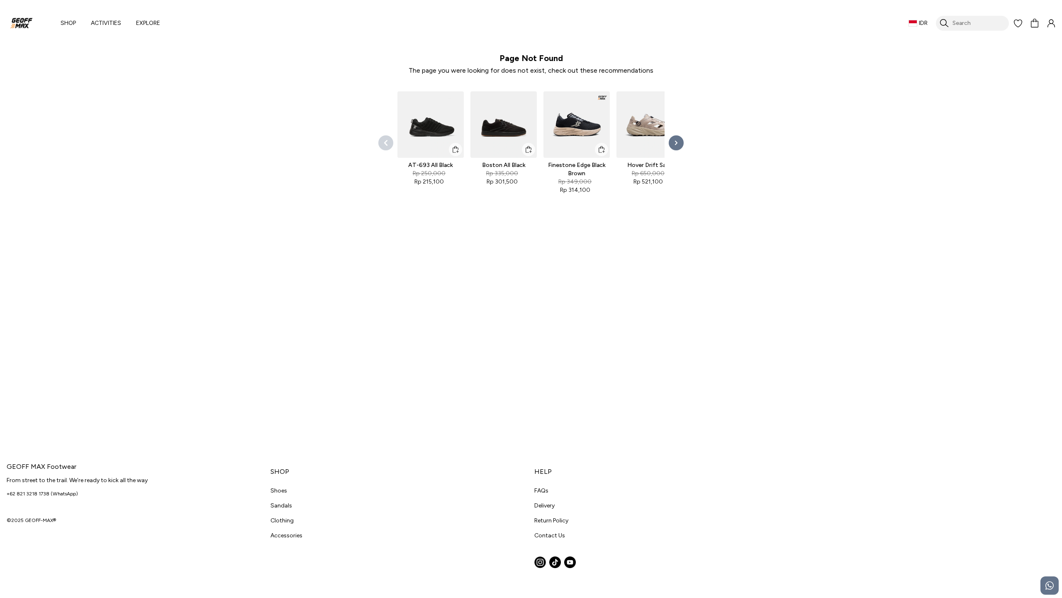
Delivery (544, 505)
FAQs (541, 490)
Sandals (281, 505)
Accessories (286, 535)
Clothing (282, 520)
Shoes (278, 490)
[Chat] (1049, 585)
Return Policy (551, 520)
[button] (1018, 23)
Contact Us (549, 535)
